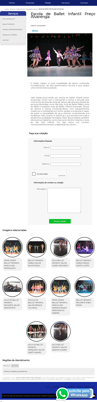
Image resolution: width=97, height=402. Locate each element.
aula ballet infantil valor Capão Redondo (60, 263)
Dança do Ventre (9, 35)
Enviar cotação (60, 221)
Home (12, 3)
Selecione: (6, 366)
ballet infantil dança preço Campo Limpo (84, 263)
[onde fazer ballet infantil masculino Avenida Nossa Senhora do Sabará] (60, 285)
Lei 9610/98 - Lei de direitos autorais (74, 379)
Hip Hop (5, 40)
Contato (84, 3)
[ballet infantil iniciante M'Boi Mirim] (84, 285)
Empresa (30, 3)
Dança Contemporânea (12, 29)
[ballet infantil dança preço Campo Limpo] (84, 246)
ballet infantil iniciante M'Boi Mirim (84, 302)
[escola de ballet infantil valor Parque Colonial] (36, 285)
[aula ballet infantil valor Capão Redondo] (60, 246)
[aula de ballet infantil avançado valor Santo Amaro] (36, 330)
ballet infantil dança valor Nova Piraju (36, 263)
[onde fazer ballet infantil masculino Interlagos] (12, 246)
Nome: (47, 147)
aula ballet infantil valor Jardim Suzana (59, 347)
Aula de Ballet (8, 19)
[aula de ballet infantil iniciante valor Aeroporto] (12, 285)
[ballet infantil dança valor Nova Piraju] (36, 246)
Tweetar (35, 31)
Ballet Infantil (8, 24)
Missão (48, 3)
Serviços (65, 3)
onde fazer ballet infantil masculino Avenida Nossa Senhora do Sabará (60, 306)
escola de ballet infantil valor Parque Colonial (36, 304)
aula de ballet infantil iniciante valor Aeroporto (12, 304)
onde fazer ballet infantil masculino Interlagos (12, 264)
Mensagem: (42, 189)
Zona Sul (15, 366)
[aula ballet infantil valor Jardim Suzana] (60, 330)
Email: (47, 156)
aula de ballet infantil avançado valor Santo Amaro (36, 349)
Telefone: (46, 164)
